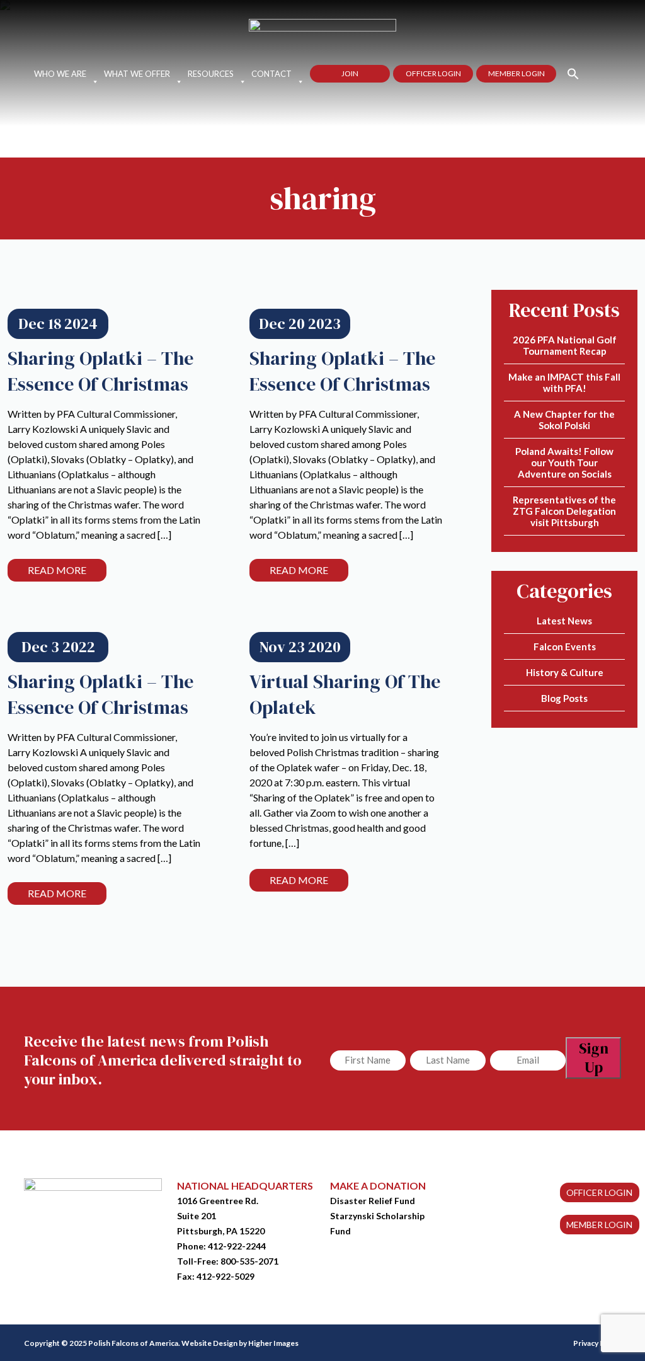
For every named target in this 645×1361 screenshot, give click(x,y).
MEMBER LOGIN (599, 1224)
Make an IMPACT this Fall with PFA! (564, 382)
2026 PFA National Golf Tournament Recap (565, 345)
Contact (271, 74)
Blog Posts (564, 698)
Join (349, 73)
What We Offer (137, 74)
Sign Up (593, 1057)
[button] (567, 72)
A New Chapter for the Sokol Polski (564, 419)
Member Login (516, 73)
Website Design (209, 1343)
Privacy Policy (597, 1343)
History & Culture (564, 672)
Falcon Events (565, 646)
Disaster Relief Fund (372, 1200)
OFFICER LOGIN (599, 1192)
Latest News (564, 620)
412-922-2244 (237, 1246)
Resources (211, 74)
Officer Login (433, 73)
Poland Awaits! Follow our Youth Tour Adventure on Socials (564, 462)
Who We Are (60, 74)
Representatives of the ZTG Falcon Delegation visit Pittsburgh (564, 511)
